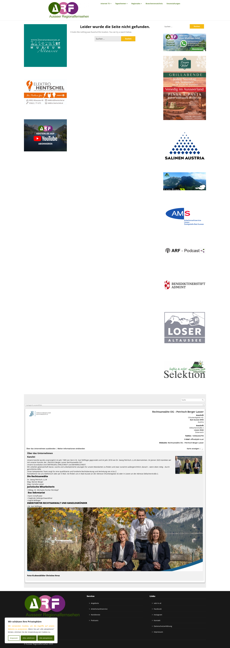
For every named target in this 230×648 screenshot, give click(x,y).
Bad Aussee (194, 420)
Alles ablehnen (29, 638)
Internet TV (105, 3)
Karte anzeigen (193, 448)
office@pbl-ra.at (197, 439)
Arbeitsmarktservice (99, 609)
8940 (202, 430)
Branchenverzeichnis (154, 3)
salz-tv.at (157, 603)
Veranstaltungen (173, 3)
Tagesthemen (120, 3)
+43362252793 (198, 436)
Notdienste (95, 615)
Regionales (135, 3)
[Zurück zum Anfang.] (202, 448)
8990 (202, 420)
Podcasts (94, 620)
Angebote (95, 603)
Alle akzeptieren (45, 638)
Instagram (158, 615)
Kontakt (157, 620)
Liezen (196, 430)
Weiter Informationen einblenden (71, 448)
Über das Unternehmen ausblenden (41, 448)
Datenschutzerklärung (163, 626)
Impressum (158, 632)
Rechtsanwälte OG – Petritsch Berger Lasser (186, 443)
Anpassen (14, 638)
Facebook (158, 609)
